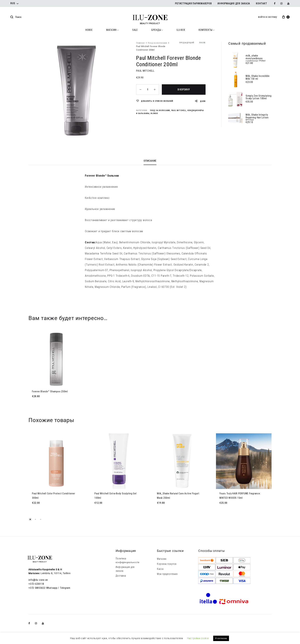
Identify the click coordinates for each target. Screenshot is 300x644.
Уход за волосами (157, 43)
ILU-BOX (181, 30)
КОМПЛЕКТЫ (205, 30)
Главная (140, 43)
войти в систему (267, 16)
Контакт (261, 3)
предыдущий (186, 43)
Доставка (121, 575)
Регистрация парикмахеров (193, 3)
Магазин (161, 558)
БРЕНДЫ (156, 30)
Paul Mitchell (178, 110)
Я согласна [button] (221, 638)
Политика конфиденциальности (128, 560)
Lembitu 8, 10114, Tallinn (56, 573)
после (202, 43)
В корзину (184, 89)
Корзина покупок (167, 563)
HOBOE (89, 30)
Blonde (154, 113)
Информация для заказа (234, 3)
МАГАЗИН (111, 30)
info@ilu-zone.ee (38, 579)
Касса (160, 569)
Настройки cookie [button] (198, 638)
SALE (135, 30)
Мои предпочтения (167, 574)
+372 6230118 (36, 583)
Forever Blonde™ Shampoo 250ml (50, 391)
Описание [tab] (150, 160)
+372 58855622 (36, 587)
